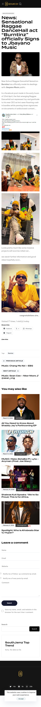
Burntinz (10, 353)
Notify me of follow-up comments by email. (20, 574)
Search (4, 624)
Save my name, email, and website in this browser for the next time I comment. (21, 611)
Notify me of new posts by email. (15, 578)
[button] (3, 4)
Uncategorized (8, 13)
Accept (21, 699)
